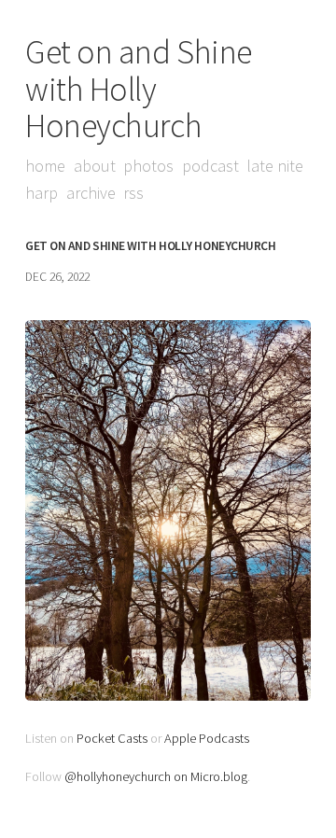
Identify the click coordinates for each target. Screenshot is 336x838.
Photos (148, 165)
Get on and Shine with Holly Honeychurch (138, 89)
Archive (91, 192)
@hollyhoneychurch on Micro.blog (155, 776)
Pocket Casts (112, 738)
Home (45, 165)
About (95, 165)
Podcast (210, 165)
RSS (133, 192)
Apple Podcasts (206, 738)
